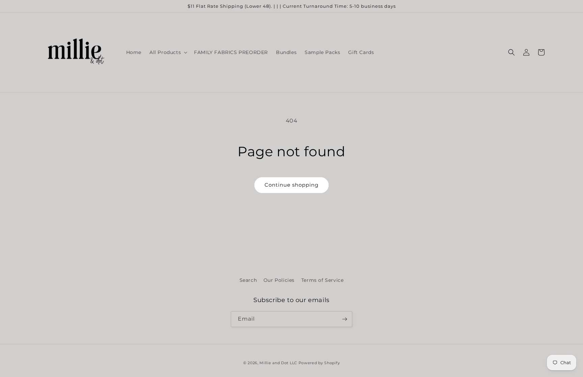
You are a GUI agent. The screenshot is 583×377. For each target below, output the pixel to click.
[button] (167, 52)
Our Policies (279, 280)
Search (248, 280)
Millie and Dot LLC (278, 362)
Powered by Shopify (319, 362)
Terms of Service (322, 280)
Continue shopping (291, 185)
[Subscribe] (344, 319)
